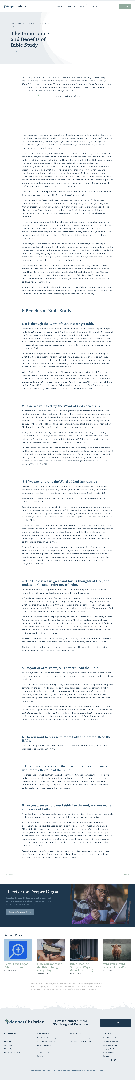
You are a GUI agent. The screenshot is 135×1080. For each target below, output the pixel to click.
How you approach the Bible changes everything (49, 967)
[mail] (115, 1060)
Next (126, 875)
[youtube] (111, 1060)
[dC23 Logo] (15, 5)
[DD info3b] (24, 1019)
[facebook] (104, 1060)
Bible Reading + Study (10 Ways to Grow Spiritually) (81, 967)
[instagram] (107, 1060)
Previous (10, 875)
